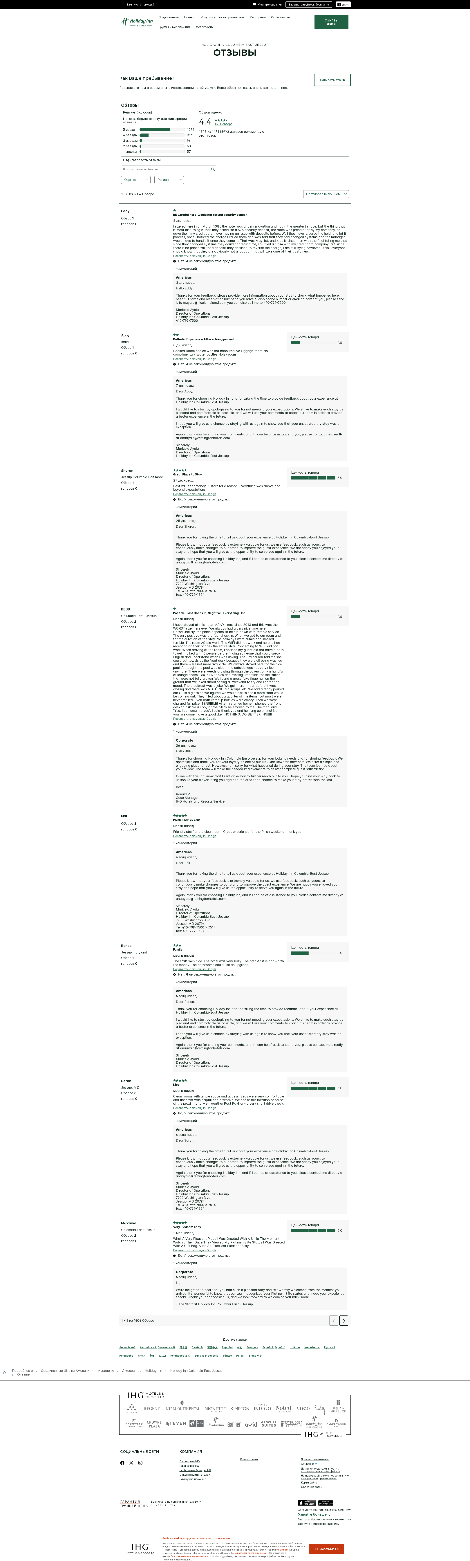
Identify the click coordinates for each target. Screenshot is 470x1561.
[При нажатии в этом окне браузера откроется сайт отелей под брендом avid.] (251, 1423)
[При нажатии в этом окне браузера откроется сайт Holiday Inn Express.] (196, 1423)
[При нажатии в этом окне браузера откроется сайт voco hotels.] (303, 1408)
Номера (189, 17)
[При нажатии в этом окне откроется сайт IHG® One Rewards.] (323, 1434)
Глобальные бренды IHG (195, 1470)
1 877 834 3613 (163, 1505)
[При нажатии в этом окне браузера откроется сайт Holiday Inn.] (215, 1423)
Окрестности (280, 17)
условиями (282, 1549)
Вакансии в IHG (189, 1465)
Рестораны (258, 17)
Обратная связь (311, 1486)
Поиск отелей (249, 1459)
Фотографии (205, 27)
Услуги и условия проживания (222, 17)
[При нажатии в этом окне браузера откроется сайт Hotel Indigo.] (262, 1408)
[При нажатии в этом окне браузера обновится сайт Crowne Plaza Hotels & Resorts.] (154, 1423)
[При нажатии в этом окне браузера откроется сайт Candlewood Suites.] (336, 1423)
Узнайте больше (312, 1514)
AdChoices (307, 1463)
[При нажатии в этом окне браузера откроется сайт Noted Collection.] (283, 1408)
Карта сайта (309, 1482)
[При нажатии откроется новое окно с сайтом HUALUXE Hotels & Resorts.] (338, 1408)
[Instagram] (140, 1462)
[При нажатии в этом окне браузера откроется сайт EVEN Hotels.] (176, 1423)
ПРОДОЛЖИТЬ (327, 1548)
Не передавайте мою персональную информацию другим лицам (325, 1477)
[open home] (6, 1372)
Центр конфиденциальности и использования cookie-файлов (320, 1470)
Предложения (169, 17)
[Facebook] (123, 1462)
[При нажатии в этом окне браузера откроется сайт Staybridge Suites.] (291, 1423)
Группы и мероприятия (174, 27)
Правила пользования (315, 1459)
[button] (343, 4)
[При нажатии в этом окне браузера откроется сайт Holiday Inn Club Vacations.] (314, 1423)
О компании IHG (190, 1461)
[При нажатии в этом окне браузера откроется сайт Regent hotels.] (152, 1408)
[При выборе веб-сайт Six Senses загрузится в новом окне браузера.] (132, 1408)
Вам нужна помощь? (141, 4)
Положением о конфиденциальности (191, 1556)
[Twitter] (131, 1462)
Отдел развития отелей (195, 1474)
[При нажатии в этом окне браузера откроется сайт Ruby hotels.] (319, 1408)
